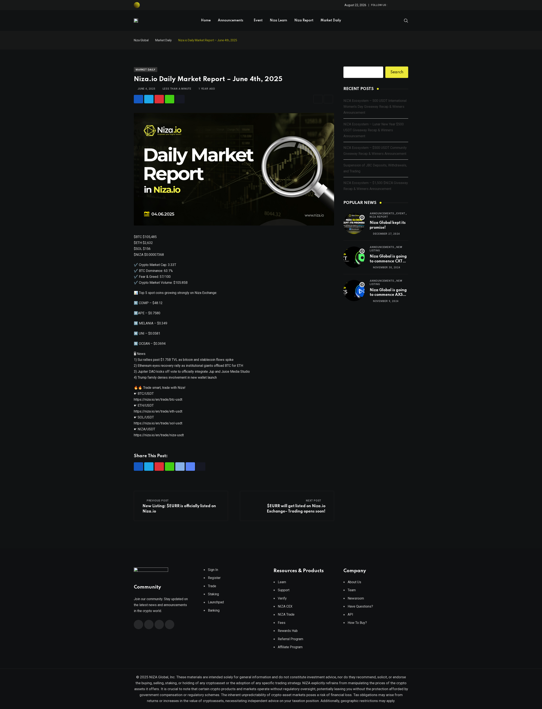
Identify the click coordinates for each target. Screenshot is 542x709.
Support (283, 590)
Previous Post (158, 500)
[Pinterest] (159, 99)
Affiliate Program (290, 647)
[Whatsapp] (169, 99)
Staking (213, 594)
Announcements (230, 20)
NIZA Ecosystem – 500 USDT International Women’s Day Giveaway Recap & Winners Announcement (374, 107)
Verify (282, 598)
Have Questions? (360, 606)
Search (396, 72)
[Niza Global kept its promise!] (354, 223)
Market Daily (331, 20)
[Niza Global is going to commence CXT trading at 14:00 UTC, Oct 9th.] (354, 257)
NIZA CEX (285, 606)
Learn (282, 582)
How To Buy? (357, 623)
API (350, 614)
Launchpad (216, 602)
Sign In (213, 570)
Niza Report (303, 20)
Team (352, 590)
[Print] (328, 99)
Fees (281, 623)
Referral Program (290, 639)
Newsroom (356, 598)
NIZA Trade (286, 614)
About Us (354, 582)
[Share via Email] (318, 99)
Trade (212, 586)
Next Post (313, 500)
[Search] (406, 20)
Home (206, 20)
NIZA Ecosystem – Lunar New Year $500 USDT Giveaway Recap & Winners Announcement (373, 130)
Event (258, 20)
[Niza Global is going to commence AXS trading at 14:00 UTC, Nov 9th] (354, 290)
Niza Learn (278, 20)
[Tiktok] (180, 99)
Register (214, 578)
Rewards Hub (288, 631)
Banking (214, 610)
